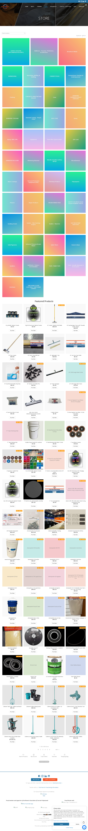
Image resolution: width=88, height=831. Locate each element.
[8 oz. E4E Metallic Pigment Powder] (33, 459)
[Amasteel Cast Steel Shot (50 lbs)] (76, 519)
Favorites (54, 756)
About (32, 6)
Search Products (23, 756)
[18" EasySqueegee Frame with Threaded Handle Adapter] (76, 314)
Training (39, 6)
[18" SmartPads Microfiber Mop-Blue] (12, 372)
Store (46, 6)
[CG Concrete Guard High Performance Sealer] (55, 665)
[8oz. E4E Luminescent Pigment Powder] (12, 489)
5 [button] (47, 749)
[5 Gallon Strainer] (55, 401)
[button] (58, 749)
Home (26, 6)
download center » (57, 783)
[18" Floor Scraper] (12, 344)
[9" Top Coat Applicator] (55, 489)
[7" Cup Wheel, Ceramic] (76, 431)
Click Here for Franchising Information (48, 787)
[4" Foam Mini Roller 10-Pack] (12, 401)
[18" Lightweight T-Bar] (55, 344)
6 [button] (49, 749)
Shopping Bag (64, 756)
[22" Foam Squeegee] (55, 372)
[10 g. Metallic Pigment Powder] (12, 314)
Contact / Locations (65, 6)
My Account (34, 756)
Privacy (44, 816)
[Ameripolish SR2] (12, 607)
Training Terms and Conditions (44, 818)
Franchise (81, 6)
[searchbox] (14, 33)
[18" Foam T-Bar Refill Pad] (33, 344)
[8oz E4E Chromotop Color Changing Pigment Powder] (76, 459)
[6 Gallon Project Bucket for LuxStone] (33, 431)
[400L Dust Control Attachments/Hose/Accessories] (33, 401)
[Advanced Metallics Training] (55, 519)
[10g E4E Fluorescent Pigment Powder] (33, 314)
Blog (75, 6)
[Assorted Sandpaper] (12, 636)
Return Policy (44, 821)
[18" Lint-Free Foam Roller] (76, 344)
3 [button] (42, 749)
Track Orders (44, 756)
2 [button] (40, 749)
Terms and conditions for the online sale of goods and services (44, 820)
